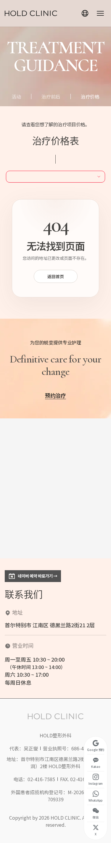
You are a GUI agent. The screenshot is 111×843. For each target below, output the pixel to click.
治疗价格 (90, 96)
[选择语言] (85, 13)
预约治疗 (55, 395)
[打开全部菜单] (100, 13)
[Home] (31, 13)
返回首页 (55, 276)
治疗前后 (50, 96)
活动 (16, 96)
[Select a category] (55, 177)
